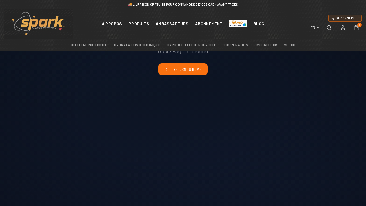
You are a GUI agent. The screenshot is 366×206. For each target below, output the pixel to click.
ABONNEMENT (209, 23)
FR (312, 27)
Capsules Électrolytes (191, 44)
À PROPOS (112, 23)
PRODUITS (139, 23)
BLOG (258, 23)
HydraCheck (266, 44)
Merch (289, 44)
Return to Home (187, 69)
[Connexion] (343, 27)
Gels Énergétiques (89, 44)
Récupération (235, 44)
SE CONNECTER (347, 18)
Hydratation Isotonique (137, 44)
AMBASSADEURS (172, 23)
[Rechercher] (329, 27)
